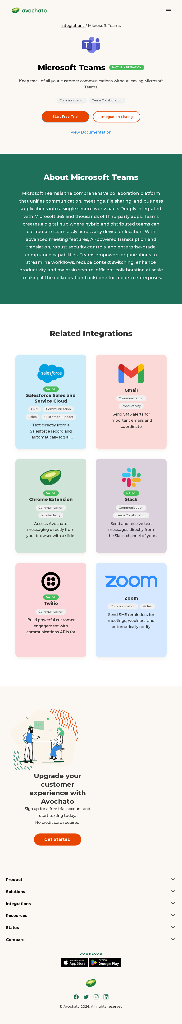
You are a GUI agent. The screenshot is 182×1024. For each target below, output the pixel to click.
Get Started (57, 839)
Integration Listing (117, 117)
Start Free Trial (65, 116)
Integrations (73, 25)
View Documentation (91, 132)
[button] (91, 880)
